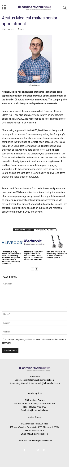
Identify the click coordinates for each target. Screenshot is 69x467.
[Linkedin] (31, 450)
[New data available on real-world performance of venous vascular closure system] (57, 242)
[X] (44, 450)
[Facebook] (25, 450)
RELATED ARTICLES (23, 230)
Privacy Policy (45, 440)
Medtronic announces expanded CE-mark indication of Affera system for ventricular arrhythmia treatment (33, 256)
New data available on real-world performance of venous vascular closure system (57, 255)
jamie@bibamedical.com (42, 380)
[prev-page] (32, 269)
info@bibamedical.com (37, 410)
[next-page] (36, 269)
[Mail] (38, 450)
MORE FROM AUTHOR (45, 230)
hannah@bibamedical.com (47, 383)
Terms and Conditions (28, 440)
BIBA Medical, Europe (35, 400)
